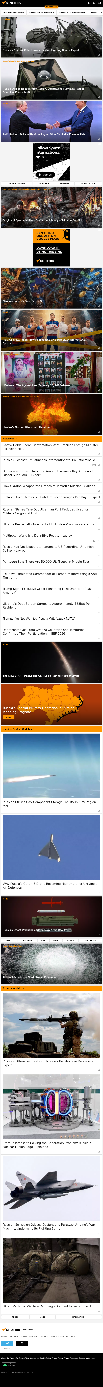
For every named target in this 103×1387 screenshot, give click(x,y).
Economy (33, 1337)
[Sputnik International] (12, 5)
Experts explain (12, 988)
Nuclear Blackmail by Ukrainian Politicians (21, 396)
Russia (24, 1337)
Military (44, 1337)
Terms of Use (24, 1358)
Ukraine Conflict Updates (17, 729)
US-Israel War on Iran (12, 354)
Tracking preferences (87, 1358)
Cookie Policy (45, 1358)
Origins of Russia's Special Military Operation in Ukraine (26, 189)
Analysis (6, 19)
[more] (99, 54)
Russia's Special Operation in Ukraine (18, 61)
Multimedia (71, 1337)
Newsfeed (8, 438)
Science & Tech (57, 1337)
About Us (5, 1358)
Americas (14, 1337)
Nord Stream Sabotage (12, 946)
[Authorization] (89, 2)
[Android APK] (8, 1365)
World (5, 103)
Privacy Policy (57, 1358)
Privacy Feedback (71, 1358)
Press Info (14, 1358)
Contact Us (34, 1358)
